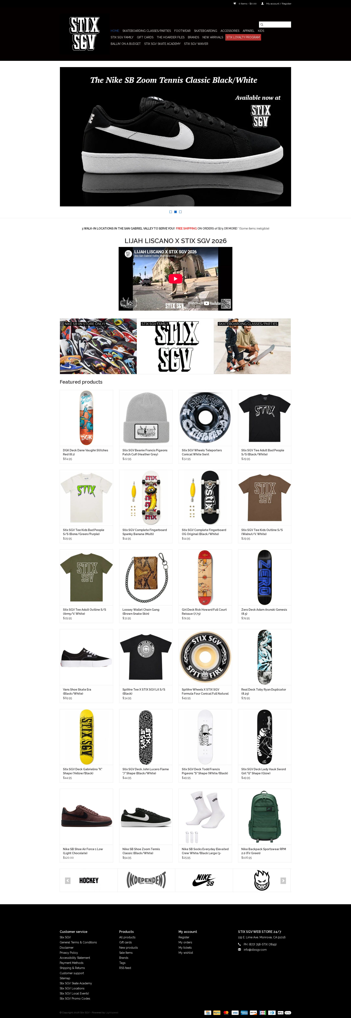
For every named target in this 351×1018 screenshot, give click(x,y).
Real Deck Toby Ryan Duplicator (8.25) (263, 691)
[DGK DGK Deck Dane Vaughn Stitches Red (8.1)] (86, 418)
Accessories (230, 30)
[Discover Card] (253, 1012)
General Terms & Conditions (78, 942)
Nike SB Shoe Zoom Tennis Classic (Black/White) (141, 851)
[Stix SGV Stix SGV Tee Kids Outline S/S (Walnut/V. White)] (264, 498)
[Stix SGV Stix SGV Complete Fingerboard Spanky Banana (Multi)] (146, 498)
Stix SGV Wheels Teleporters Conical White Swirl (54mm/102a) (202, 452)
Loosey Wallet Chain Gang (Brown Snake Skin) (140, 611)
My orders (185, 942)
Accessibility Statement (75, 957)
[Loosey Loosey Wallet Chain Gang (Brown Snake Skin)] (146, 577)
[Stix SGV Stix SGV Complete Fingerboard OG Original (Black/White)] (205, 498)
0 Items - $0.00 (247, 3)
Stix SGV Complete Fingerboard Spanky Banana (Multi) (144, 532)
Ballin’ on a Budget (126, 43)
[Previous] (67, 880)
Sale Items (126, 952)
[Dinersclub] (271, 1012)
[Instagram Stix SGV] (183, 913)
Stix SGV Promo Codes (75, 998)
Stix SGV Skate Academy (162, 43)
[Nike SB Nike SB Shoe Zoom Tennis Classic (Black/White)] (146, 816)
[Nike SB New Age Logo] (175, 136)
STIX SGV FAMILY (122, 37)
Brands (193, 37)
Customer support (72, 973)
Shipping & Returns (72, 968)
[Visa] (234, 1012)
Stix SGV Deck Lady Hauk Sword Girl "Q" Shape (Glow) (263, 771)
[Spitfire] (204, 880)
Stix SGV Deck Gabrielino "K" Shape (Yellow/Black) (82, 771)
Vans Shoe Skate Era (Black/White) (77, 691)
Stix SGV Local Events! (74, 993)
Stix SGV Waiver (196, 43)
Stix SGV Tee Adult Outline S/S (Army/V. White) (84, 611)
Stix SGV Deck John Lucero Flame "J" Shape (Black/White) (145, 771)
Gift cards (145, 37)
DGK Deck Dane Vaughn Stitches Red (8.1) (85, 452)
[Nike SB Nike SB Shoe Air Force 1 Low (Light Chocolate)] (86, 816)
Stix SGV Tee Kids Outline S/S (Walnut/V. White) (262, 532)
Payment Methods (71, 962)
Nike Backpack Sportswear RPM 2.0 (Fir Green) (263, 851)
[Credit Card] (207, 1012)
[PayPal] (216, 1012)
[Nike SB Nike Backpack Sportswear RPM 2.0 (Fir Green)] (264, 816)
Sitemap (65, 978)
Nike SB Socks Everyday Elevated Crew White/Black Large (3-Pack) (205, 851)
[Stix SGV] (84, 34)
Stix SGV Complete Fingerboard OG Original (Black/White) (204, 532)
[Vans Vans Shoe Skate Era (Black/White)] (86, 657)
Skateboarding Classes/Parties (146, 30)
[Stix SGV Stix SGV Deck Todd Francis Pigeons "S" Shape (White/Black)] (205, 737)
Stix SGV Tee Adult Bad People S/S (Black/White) (262, 452)
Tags (122, 962)
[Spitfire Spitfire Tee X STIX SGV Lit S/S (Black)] (146, 657)
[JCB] (262, 1012)
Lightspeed (112, 1012)
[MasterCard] (225, 1012)
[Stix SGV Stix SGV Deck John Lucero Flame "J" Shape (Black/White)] (146, 737)
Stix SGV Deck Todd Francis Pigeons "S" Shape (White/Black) (205, 771)
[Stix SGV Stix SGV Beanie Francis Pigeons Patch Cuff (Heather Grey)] (146, 418)
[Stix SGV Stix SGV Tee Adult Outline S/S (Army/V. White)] (86, 577)
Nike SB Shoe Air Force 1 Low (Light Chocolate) (83, 851)
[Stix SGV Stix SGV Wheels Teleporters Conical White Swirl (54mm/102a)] (205, 418)
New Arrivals (213, 37)
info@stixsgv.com (255, 949)
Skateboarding (205, 30)
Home (115, 30)
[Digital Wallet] (283, 1012)
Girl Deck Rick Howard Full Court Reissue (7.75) (204, 611)
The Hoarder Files (170, 37)
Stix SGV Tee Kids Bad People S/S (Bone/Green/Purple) (83, 532)
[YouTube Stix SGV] (175, 913)
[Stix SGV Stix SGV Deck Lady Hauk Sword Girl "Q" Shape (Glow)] (264, 737)
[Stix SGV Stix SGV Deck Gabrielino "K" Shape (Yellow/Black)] (86, 737)
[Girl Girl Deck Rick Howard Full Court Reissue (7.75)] (205, 577)
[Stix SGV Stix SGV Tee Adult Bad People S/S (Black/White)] (264, 418)
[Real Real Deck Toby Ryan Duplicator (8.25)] (264, 657)
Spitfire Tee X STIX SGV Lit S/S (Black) (143, 691)
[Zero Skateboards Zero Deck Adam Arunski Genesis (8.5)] (264, 577)
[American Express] (243, 1012)
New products (128, 947)
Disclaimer (67, 947)
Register (184, 937)
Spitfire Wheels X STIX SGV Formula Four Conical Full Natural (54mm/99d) (205, 692)
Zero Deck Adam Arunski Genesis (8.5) (264, 611)
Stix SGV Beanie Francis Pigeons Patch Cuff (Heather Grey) (144, 452)
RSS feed (125, 968)
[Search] (262, 24)
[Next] (283, 880)
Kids (261, 30)
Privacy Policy (69, 952)
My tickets (185, 947)
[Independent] (88, 880)
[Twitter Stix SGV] (168, 913)
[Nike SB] (146, 880)
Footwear (182, 30)
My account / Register (278, 3)
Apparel (249, 30)
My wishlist (186, 952)
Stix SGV (65, 937)
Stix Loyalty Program (243, 37)
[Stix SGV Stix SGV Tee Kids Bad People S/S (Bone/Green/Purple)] (86, 498)
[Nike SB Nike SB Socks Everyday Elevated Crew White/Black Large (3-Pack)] (205, 816)
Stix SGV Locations (72, 988)
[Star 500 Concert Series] (261, 880)
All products (127, 937)
